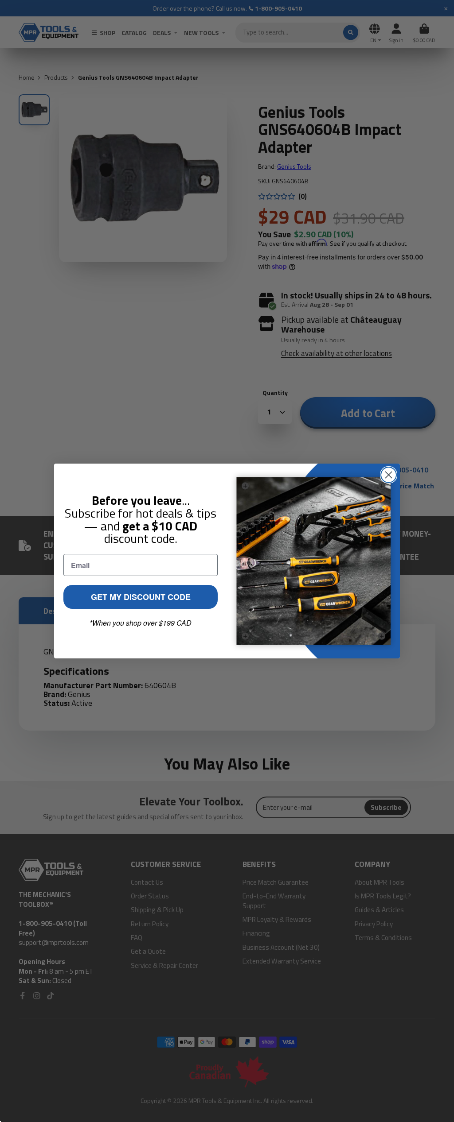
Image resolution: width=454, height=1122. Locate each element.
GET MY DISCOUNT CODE (141, 597)
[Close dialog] (388, 475)
